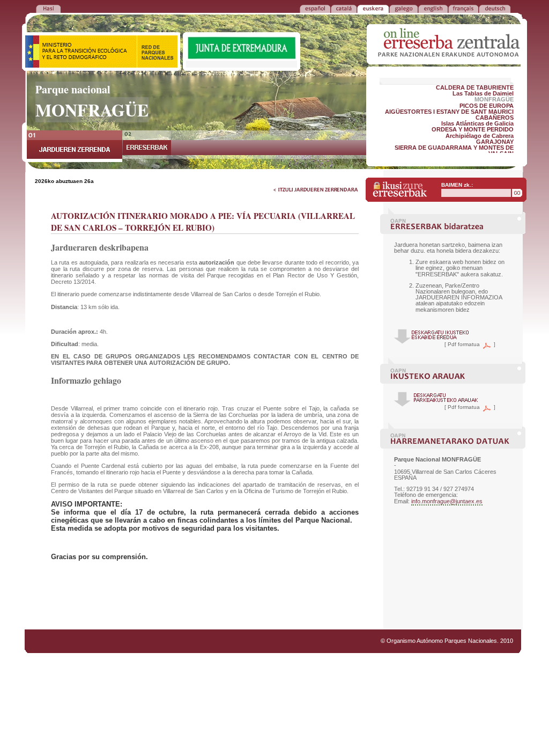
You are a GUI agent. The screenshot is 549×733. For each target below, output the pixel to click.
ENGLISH (433, 8)
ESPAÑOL (315, 8)
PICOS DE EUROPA (486, 105)
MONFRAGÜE (494, 99)
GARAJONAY (495, 141)
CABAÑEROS (495, 117)
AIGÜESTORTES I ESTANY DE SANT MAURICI (449, 111)
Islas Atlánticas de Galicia (477, 123)
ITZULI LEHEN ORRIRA (48, 8)
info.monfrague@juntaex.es (447, 501)
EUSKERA (373, 8)
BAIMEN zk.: (457, 185)
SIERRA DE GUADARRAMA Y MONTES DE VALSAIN (454, 150)
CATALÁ (344, 8)
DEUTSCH (494, 8)
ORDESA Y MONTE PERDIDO (473, 129)
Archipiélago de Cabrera (480, 136)
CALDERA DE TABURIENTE (475, 87)
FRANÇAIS (463, 8)
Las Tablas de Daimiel (483, 93)
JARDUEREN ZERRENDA (74, 146)
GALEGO (403, 8)
